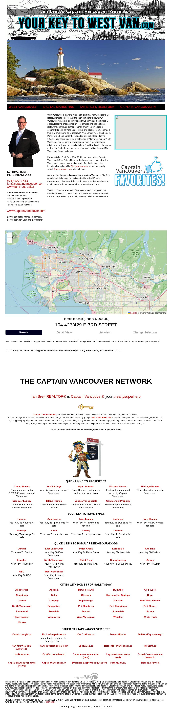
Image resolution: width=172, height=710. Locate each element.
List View (104, 332)
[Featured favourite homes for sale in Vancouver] (140, 157)
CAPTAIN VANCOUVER (138, 107)
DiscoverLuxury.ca (79, 166)
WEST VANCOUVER (23, 107)
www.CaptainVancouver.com (26, 211)
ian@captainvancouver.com (25, 183)
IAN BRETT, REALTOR (97, 107)
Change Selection (145, 332)
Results (23, 332)
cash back (50, 702)
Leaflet (133, 312)
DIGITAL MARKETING (58, 107)
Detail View (64, 332)
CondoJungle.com (62, 169)
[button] (9, 235)
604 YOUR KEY (18, 180)
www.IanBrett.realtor (20, 186)
